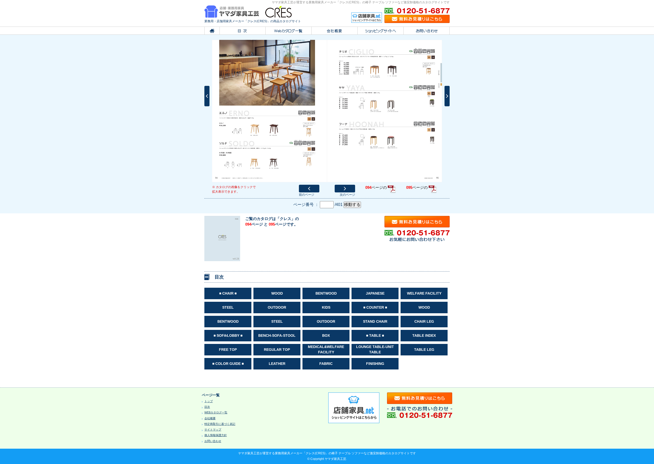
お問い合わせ (212, 441)
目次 (207, 406)
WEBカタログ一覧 (215, 412)
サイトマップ (212, 429)
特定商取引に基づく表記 (219, 423)
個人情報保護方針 (215, 435)
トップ (208, 401)
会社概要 (210, 418)
